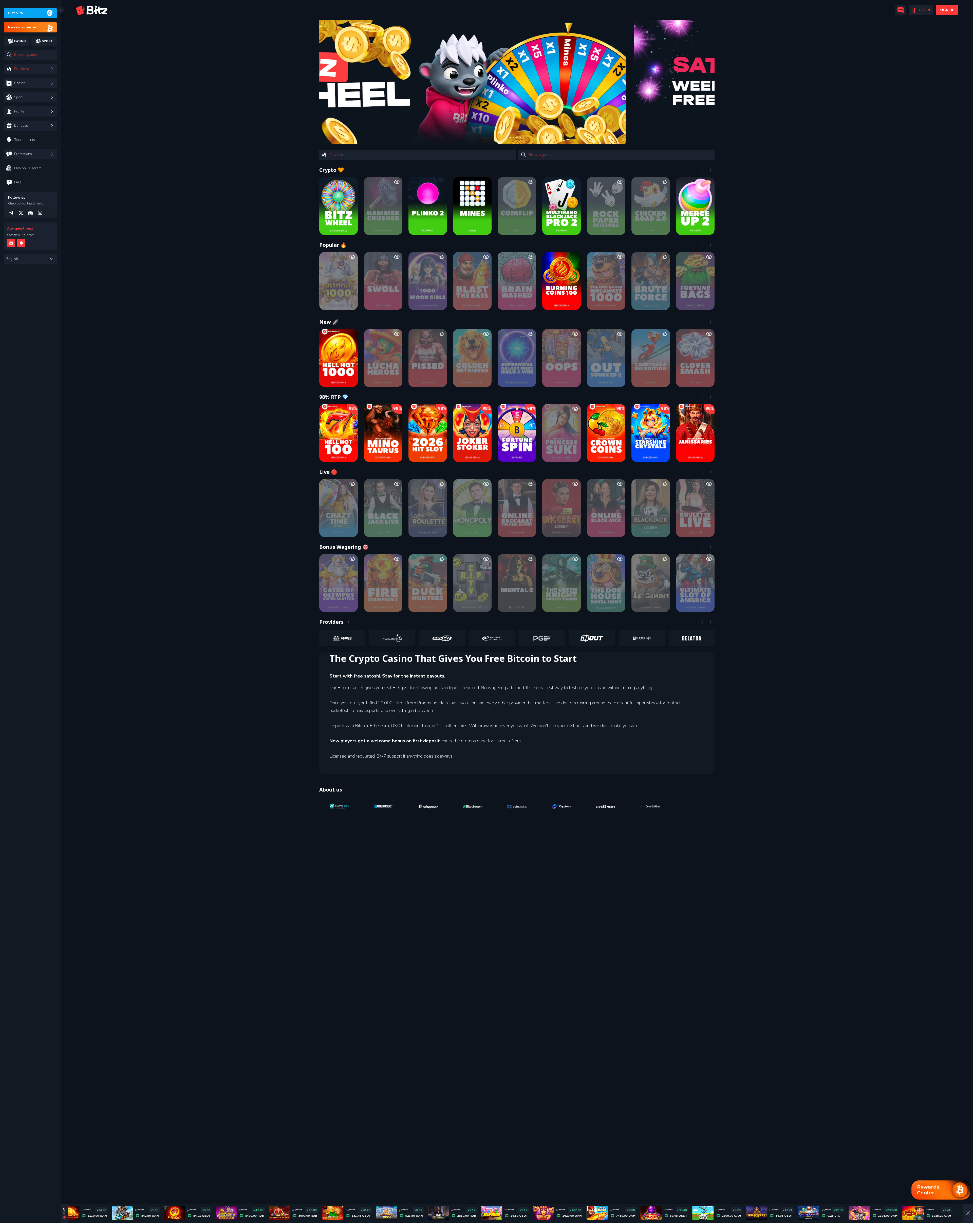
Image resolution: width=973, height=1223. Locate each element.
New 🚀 (329, 321)
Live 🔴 (328, 471)
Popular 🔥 (333, 244)
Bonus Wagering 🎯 (344, 546)
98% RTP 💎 (333, 396)
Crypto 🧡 (331, 169)
